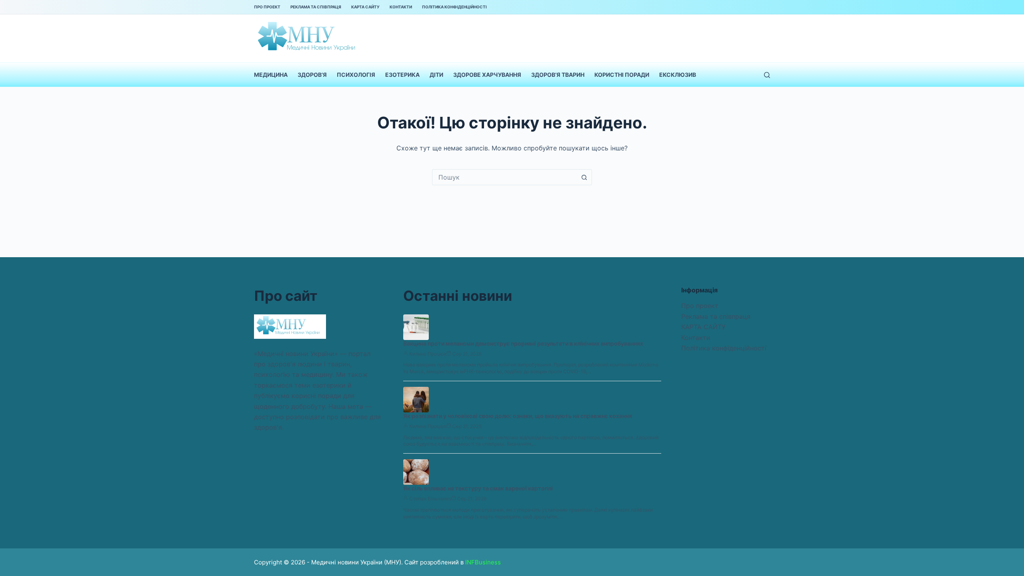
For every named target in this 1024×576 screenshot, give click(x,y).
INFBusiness (483, 562)
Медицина (271, 74)
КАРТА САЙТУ (365, 6)
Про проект (267, 6)
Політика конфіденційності (454, 6)
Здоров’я (312, 74)
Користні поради (621, 74)
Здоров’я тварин (557, 74)
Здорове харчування (487, 74)
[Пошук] (767, 75)
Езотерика (402, 74)
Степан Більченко (430, 499)
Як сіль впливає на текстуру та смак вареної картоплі (478, 488)
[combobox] (504, 177)
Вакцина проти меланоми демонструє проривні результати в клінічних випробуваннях (523, 343)
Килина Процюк (427, 354)
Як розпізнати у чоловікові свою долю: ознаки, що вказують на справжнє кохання (517, 415)
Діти (436, 74)
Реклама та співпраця (315, 6)
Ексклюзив (677, 74)
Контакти (401, 6)
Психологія (356, 74)
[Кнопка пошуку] (584, 177)
